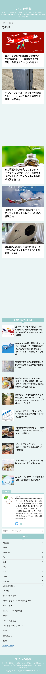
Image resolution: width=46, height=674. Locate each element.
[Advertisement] (23, 125)
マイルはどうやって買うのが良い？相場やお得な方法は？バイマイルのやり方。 (29, 414)
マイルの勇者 (23, 8)
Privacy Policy (8, 646)
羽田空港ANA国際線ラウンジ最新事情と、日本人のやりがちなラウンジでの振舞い (29, 430)
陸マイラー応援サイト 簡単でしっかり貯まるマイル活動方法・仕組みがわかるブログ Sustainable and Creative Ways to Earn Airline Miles (23, 665)
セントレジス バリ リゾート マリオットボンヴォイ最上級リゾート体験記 (29, 447)
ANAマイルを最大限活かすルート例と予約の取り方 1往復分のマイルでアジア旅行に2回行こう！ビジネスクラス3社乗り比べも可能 (29, 349)
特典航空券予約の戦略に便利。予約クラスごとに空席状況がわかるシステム (29, 365)
